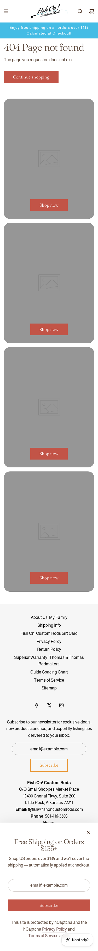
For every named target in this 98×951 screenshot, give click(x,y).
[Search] (80, 11)
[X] (49, 705)
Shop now (49, 205)
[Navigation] (5, 11)
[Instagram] (61, 705)
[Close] (88, 832)
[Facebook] (37, 705)
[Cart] (91, 11)
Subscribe (49, 765)
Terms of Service (43, 935)
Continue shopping (31, 77)
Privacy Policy (54, 929)
